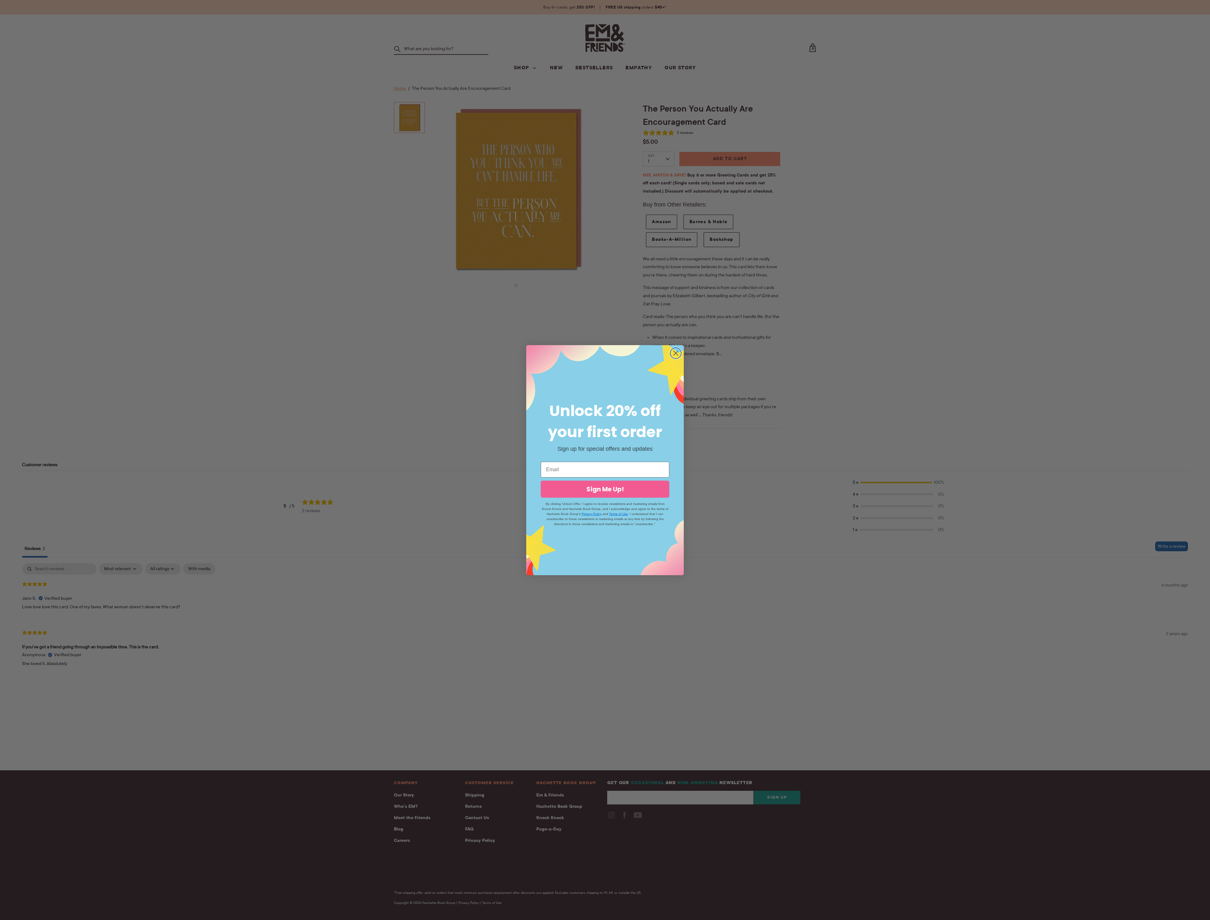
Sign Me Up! (605, 489)
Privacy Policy (592, 514)
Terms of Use (618, 514)
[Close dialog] (675, 353)
